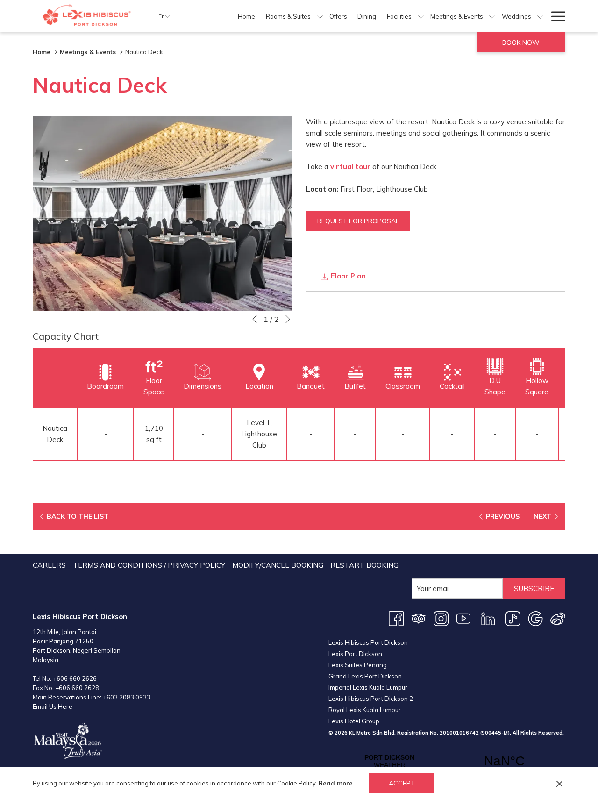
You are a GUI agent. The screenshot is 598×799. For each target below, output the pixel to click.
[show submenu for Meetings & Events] (492, 16)
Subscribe (534, 588)
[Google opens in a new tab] (535, 618)
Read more (336, 783)
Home (41, 52)
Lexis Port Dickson (355, 653)
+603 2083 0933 (126, 697)
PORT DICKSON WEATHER (446, 761)
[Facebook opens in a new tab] (396, 618)
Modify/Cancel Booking (277, 565)
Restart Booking (364, 565)
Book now (521, 42)
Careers (49, 565)
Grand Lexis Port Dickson (365, 676)
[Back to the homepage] (88, 16)
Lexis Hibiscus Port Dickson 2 (370, 698)
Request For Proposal (358, 221)
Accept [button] (402, 783)
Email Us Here (52, 706)
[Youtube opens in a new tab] (463, 618)
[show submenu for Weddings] (540, 16)
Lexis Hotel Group (353, 721)
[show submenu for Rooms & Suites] (320, 16)
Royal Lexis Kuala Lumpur (364, 709)
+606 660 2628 (77, 688)
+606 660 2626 (75, 678)
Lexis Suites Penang (357, 665)
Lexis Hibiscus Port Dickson (368, 642)
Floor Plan (347, 275)
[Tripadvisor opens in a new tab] (418, 618)
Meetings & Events (88, 52)
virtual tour (350, 166)
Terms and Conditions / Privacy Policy (149, 565)
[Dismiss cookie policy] (559, 783)
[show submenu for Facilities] (421, 16)
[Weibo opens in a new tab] (557, 618)
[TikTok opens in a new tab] (512, 618)
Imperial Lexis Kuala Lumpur (367, 687)
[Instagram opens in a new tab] (441, 618)
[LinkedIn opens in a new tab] (488, 618)
